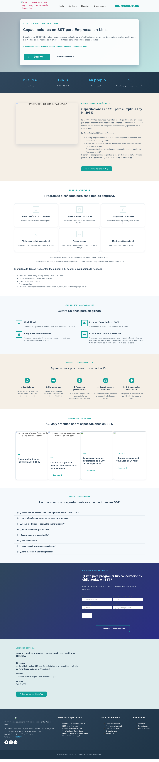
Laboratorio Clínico (113, 724)
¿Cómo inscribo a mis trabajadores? (36, 552)
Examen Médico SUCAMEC (72, 728)
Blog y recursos (144, 728)
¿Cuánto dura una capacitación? (34, 535)
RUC (84, 596)
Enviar (87, 615)
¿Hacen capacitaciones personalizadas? (38, 546)
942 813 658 (127, 6)
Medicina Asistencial (114, 726)
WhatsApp (86, 605)
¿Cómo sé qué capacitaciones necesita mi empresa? (44, 518)
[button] (79, 512)
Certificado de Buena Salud (72, 731)
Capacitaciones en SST (71, 736)
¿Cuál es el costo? (28, 541)
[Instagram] (11, 742)
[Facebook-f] (6, 742)
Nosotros (85, 6)
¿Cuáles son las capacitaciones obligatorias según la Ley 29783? (49, 513)
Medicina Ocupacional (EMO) (73, 724)
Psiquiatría (110, 733)
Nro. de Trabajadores (122, 596)
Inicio (61, 6)
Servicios (72, 6)
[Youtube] (15, 742)
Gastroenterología (113, 728)
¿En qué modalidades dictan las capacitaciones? (42, 524)
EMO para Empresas (70, 726)
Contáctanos (100, 6)
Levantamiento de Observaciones (75, 733)
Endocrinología (111, 731)
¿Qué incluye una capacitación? (34, 529)
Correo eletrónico (121, 605)
